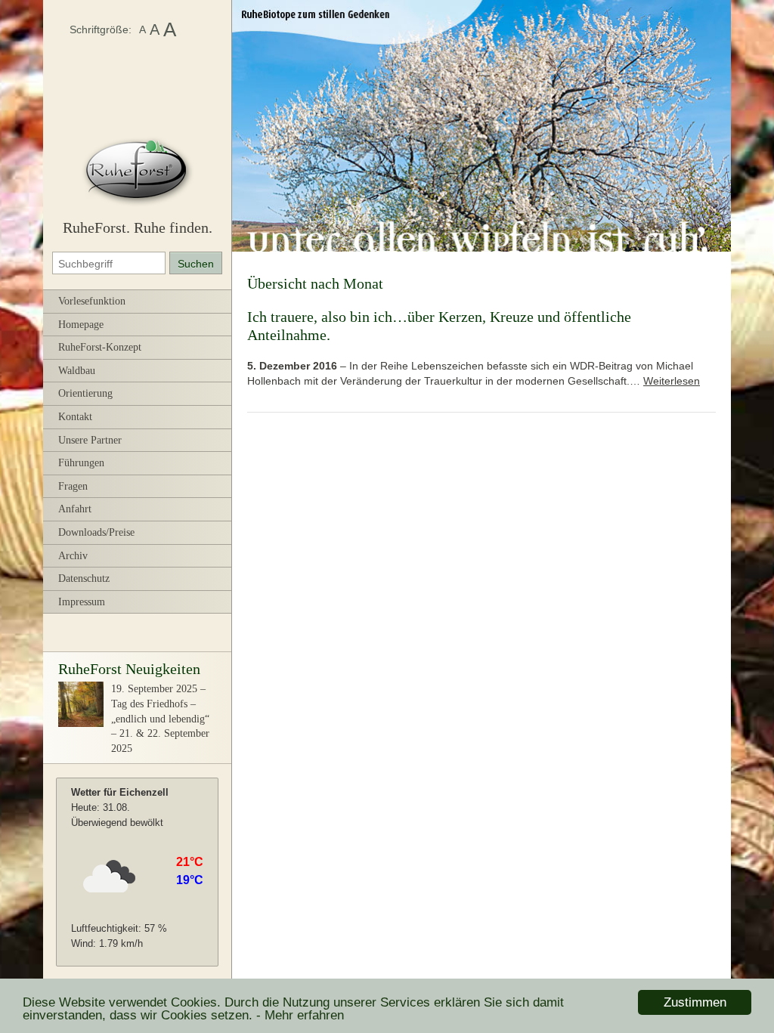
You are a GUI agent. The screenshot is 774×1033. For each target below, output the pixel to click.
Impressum (81, 602)
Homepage (81, 324)
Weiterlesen (671, 381)
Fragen (73, 486)
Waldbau (76, 370)
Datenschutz (84, 578)
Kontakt (75, 416)
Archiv (73, 555)
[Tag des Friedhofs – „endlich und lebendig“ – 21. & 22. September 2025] (81, 723)
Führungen (81, 463)
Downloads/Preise (96, 532)
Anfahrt (74, 509)
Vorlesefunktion (91, 301)
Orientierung (85, 393)
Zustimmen (695, 1002)
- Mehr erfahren (300, 1015)
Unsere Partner (90, 440)
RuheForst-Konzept (99, 347)
